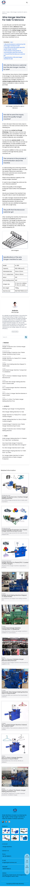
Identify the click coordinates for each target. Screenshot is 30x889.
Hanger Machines (7, 356)
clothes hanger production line (11, 81)
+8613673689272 (6, 868)
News (4, 374)
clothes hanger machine (19, 30)
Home (3, 12)
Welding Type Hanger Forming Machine (13, 409)
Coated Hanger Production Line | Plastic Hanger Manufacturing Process (13, 353)
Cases (4, 362)
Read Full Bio (15, 331)
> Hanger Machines (7, 846)
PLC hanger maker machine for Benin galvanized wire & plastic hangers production (13, 457)
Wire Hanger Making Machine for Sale (13, 412)
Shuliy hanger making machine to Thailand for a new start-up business (14, 439)
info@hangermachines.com (9, 862)
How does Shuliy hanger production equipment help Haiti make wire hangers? (14, 444)
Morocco (16, 26)
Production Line (6, 345)
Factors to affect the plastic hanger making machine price (13, 400)
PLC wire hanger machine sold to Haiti (13, 448)
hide (11, 42)
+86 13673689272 (6, 856)
